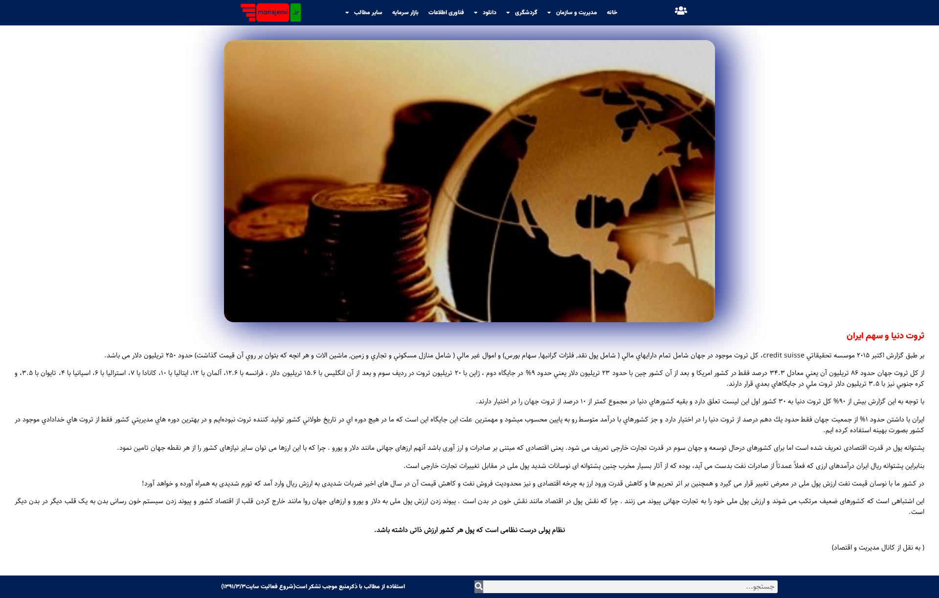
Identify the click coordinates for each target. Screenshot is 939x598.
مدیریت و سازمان (576, 12)
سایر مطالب (368, 12)
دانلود (489, 12)
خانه (612, 12)
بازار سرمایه (405, 12)
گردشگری (526, 12)
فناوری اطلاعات (446, 12)
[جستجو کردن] (478, 586)
